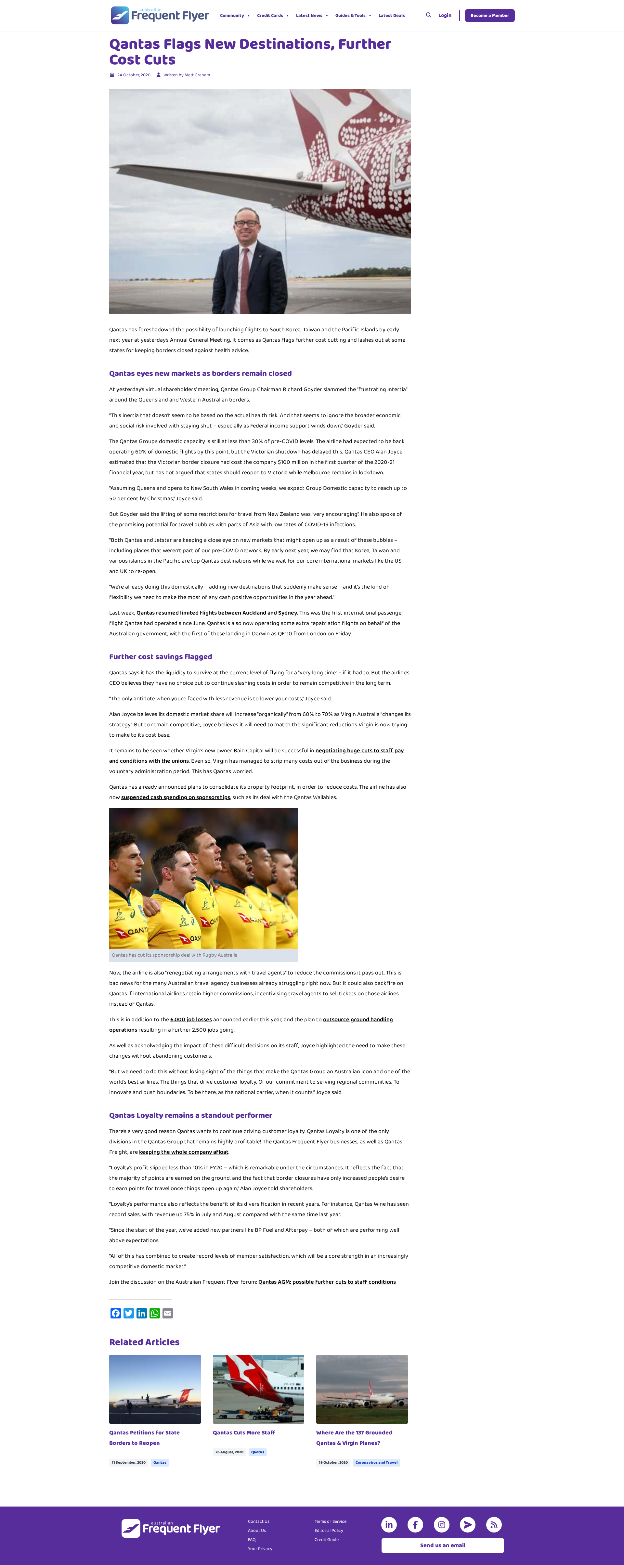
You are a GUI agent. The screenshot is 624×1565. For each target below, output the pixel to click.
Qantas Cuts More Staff (244, 1432)
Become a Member (490, 15)
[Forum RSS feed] (495, 1525)
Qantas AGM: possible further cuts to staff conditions (327, 1282)
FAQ (252, 1539)
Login (444, 15)
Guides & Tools (350, 15)
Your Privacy (260, 1548)
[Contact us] (469, 1525)
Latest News (309, 15)
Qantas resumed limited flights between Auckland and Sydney (216, 612)
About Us (257, 1530)
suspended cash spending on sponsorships (175, 797)
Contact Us (258, 1521)
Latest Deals (392, 15)
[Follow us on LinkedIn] (390, 1525)
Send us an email (442, 1545)
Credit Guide (327, 1539)
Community (232, 15)
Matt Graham (197, 75)
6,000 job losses (191, 1019)
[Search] (428, 15)
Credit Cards (270, 15)
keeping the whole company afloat (183, 1152)
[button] (413, 15)
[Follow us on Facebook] (417, 1525)
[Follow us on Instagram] (443, 1525)
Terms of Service (330, 1521)
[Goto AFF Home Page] (159, 15)
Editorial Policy (329, 1530)
